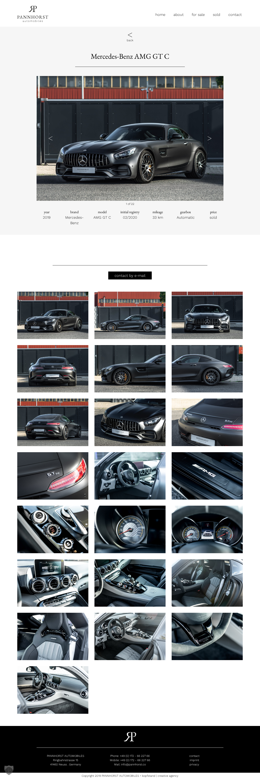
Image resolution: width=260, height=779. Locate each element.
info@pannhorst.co (133, 764)
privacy (194, 764)
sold (216, 14)
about (178, 14)
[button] (51, 138)
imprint (194, 760)
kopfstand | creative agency (160, 775)
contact (235, 14)
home (160, 14)
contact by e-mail (130, 275)
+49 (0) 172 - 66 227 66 (135, 755)
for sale (198, 14)
